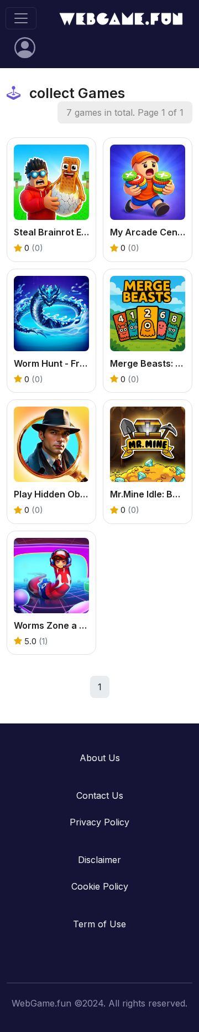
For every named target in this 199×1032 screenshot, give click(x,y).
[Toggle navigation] (21, 18)
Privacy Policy (99, 822)
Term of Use (99, 924)
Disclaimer (99, 859)
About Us (100, 757)
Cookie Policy (99, 886)
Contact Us (99, 795)
